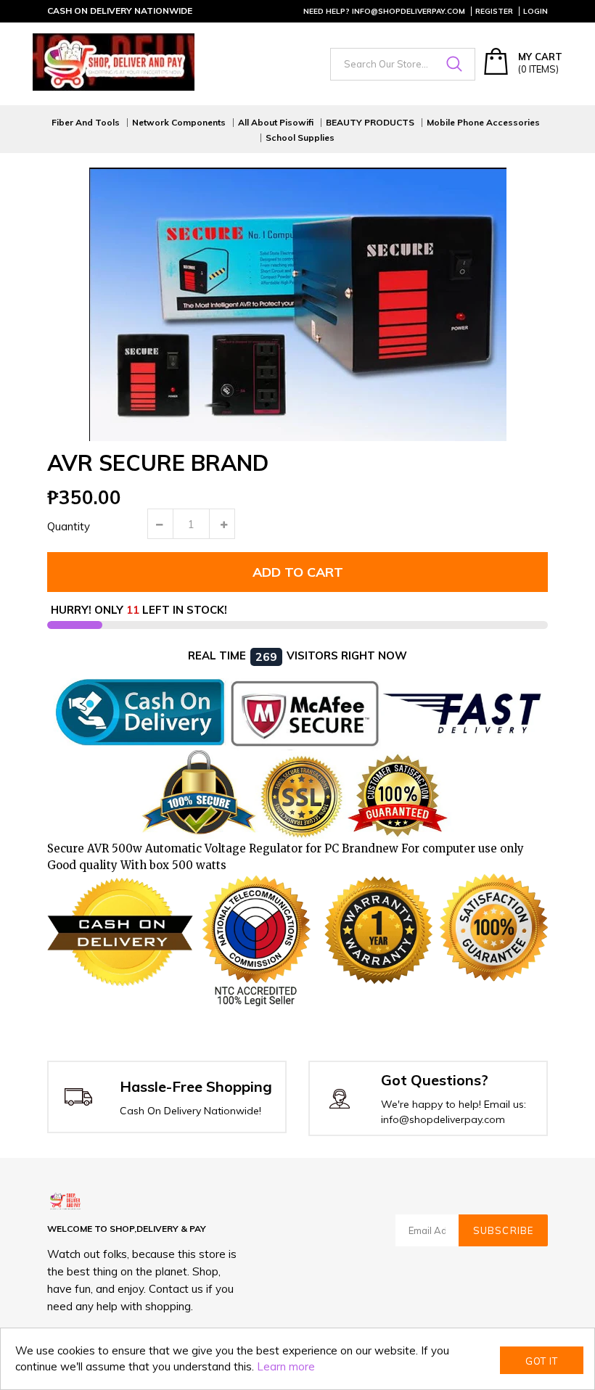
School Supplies (300, 137)
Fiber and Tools (86, 122)
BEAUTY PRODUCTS (370, 122)
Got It (541, 1361)
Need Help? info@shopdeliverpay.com (384, 11)
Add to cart (298, 572)
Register (494, 11)
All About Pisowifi (275, 122)
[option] (297, 304)
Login (535, 11)
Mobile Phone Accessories (483, 122)
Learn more (286, 1366)
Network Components (179, 122)
